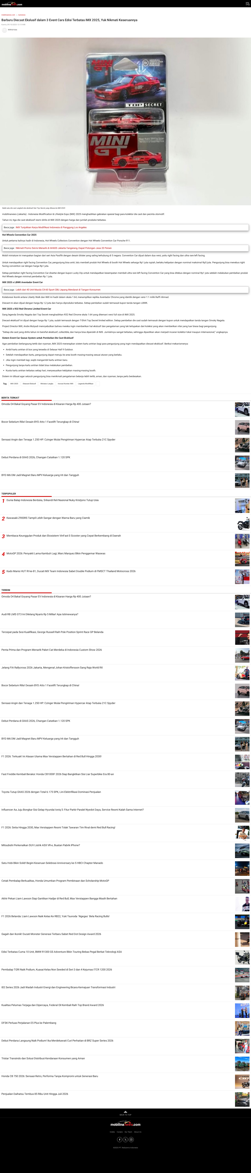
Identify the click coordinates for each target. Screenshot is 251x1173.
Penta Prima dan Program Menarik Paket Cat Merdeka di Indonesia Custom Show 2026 (51, 649)
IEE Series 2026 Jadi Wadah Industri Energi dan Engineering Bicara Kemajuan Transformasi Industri (58, 987)
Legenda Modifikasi (85, 384)
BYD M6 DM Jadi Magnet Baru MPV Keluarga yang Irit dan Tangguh (40, 475)
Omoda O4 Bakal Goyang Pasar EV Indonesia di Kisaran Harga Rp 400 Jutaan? (46, 404)
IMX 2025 (14, 384)
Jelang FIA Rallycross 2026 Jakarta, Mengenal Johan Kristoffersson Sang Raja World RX (52, 667)
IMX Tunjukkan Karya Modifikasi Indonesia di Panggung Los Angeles (51, 227)
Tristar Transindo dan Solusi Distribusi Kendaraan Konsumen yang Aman (43, 1058)
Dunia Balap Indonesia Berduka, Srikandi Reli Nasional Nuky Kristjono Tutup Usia (53, 500)
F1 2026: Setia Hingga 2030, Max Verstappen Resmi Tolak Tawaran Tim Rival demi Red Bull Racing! (58, 827)
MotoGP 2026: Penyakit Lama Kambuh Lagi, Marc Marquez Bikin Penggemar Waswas (56, 553)
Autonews (21, 15)
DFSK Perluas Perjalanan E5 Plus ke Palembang (28, 1022)
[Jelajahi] (247, 4)
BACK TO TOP (125, 1115)
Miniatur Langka (47, 384)
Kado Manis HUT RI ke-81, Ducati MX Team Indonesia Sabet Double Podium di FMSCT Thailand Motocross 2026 (71, 571)
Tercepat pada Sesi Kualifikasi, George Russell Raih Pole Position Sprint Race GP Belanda (52, 632)
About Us (137, 1132)
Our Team (128, 1132)
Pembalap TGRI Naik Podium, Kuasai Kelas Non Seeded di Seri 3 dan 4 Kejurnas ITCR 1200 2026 (56, 969)
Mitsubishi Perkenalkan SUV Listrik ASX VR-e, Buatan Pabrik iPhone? (40, 845)
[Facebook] (119, 1139)
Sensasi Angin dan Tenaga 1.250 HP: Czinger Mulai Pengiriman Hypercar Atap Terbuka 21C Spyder (58, 439)
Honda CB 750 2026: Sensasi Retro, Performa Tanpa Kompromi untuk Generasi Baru (49, 1076)
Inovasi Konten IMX (65, 384)
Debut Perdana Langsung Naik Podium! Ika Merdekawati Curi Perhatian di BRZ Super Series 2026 (57, 1040)
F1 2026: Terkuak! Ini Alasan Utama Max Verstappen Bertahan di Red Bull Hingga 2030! (51, 756)
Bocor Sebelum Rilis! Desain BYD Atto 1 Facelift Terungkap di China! (40, 421)
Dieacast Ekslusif (29, 384)
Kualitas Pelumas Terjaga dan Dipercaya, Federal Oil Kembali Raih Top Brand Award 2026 (52, 1005)
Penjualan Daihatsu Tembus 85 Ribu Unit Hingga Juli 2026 (34, 1093)
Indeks (112, 1132)
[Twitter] (125, 1139)
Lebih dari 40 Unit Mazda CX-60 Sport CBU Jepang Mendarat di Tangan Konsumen (58, 289)
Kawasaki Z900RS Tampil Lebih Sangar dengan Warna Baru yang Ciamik (48, 517)
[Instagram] (131, 1139)
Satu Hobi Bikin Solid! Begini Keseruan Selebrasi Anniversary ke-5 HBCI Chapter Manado (52, 862)
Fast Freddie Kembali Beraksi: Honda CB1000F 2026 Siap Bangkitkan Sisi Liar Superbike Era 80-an (57, 774)
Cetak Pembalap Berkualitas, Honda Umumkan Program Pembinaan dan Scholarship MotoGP (55, 880)
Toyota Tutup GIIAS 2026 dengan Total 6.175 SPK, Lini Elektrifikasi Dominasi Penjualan (51, 791)
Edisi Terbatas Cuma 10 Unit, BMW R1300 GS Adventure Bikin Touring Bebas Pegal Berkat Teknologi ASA (61, 951)
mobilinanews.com (8, 15)
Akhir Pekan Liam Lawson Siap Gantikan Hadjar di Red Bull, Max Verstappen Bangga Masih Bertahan (59, 898)
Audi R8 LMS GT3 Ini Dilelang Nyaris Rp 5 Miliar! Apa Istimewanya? (39, 614)
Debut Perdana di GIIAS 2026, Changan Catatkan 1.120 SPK (35, 457)
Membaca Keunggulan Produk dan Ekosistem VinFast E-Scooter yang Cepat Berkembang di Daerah (64, 535)
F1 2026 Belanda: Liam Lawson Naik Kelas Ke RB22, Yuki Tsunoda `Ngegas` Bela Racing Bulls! (55, 916)
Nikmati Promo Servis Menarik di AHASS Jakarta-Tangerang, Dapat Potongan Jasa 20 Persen (64, 248)
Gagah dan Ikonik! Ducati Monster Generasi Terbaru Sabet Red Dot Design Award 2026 (51, 934)
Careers (120, 1132)
